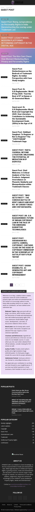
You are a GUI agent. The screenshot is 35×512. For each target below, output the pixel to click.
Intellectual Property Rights (9, 440)
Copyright (4, 429)
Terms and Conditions (25, 504)
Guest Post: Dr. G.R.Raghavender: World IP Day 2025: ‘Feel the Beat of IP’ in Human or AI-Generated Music (22, 94)
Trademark (4, 437)
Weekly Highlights (6, 423)
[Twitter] (25, 498)
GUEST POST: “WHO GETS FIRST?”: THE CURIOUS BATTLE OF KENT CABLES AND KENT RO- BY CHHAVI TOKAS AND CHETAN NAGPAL (23, 201)
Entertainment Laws (7, 434)
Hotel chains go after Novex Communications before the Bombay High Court (20, 392)
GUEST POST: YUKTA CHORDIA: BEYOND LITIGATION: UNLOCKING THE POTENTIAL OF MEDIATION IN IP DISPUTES (23, 156)
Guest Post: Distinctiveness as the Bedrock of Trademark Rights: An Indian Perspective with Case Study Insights (22, 75)
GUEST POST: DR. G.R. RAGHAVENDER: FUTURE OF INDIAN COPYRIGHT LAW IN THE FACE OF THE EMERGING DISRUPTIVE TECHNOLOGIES (23, 223)
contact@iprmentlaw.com (22, 360)
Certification (4, 443)
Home (2, 7)
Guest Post (5, 19)
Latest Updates (5, 426)
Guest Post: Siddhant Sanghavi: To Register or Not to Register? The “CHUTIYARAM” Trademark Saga (23, 137)
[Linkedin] (20, 498)
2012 (3, 13)
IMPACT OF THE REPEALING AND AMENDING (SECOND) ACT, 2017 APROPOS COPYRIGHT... (21, 401)
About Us (9, 504)
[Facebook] (10, 498)
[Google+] (15, 498)
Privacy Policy (17, 506)
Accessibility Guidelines (16, 13)
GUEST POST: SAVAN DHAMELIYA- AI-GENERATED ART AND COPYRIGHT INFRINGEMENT (21, 270)
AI (31, 13)
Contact (16, 504)
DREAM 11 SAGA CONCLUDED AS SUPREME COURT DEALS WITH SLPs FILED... (22, 411)
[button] (32, 2)
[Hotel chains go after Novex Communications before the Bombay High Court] (5, 392)
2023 (7, 13)
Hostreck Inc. (30, 510)
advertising (26, 13)
